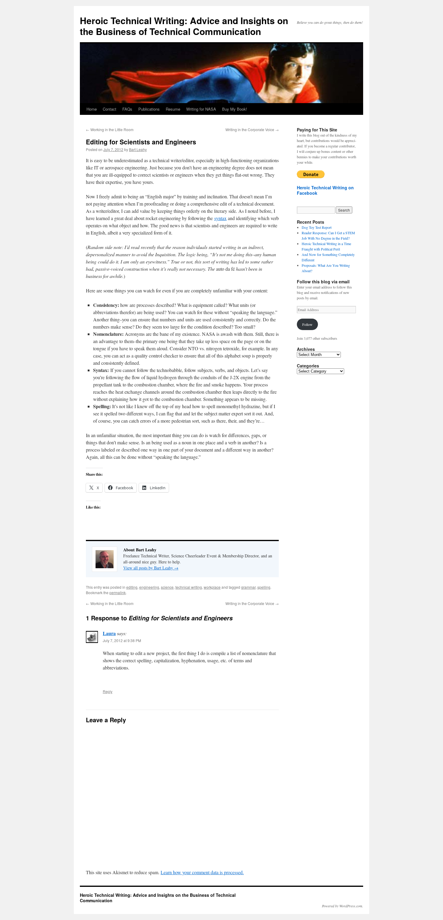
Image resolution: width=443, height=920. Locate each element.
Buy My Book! (234, 109)
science (167, 587)
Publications (149, 109)
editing (131, 587)
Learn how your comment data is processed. (202, 872)
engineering (149, 587)
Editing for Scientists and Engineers (141, 141)
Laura (109, 633)
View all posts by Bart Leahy (150, 568)
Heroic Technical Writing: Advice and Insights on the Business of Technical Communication (184, 26)
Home (91, 109)
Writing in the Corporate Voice (252, 129)
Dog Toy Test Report (316, 227)
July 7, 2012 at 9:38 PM (122, 640)
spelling (263, 587)
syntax (220, 218)
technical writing (188, 587)
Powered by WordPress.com (342, 905)
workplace (212, 587)
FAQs (127, 109)
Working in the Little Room (110, 129)
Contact (109, 109)
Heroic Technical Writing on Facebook (325, 190)
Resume (173, 109)
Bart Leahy (138, 149)
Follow (307, 324)
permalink (117, 592)
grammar (248, 587)
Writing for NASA (201, 109)
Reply (107, 691)
